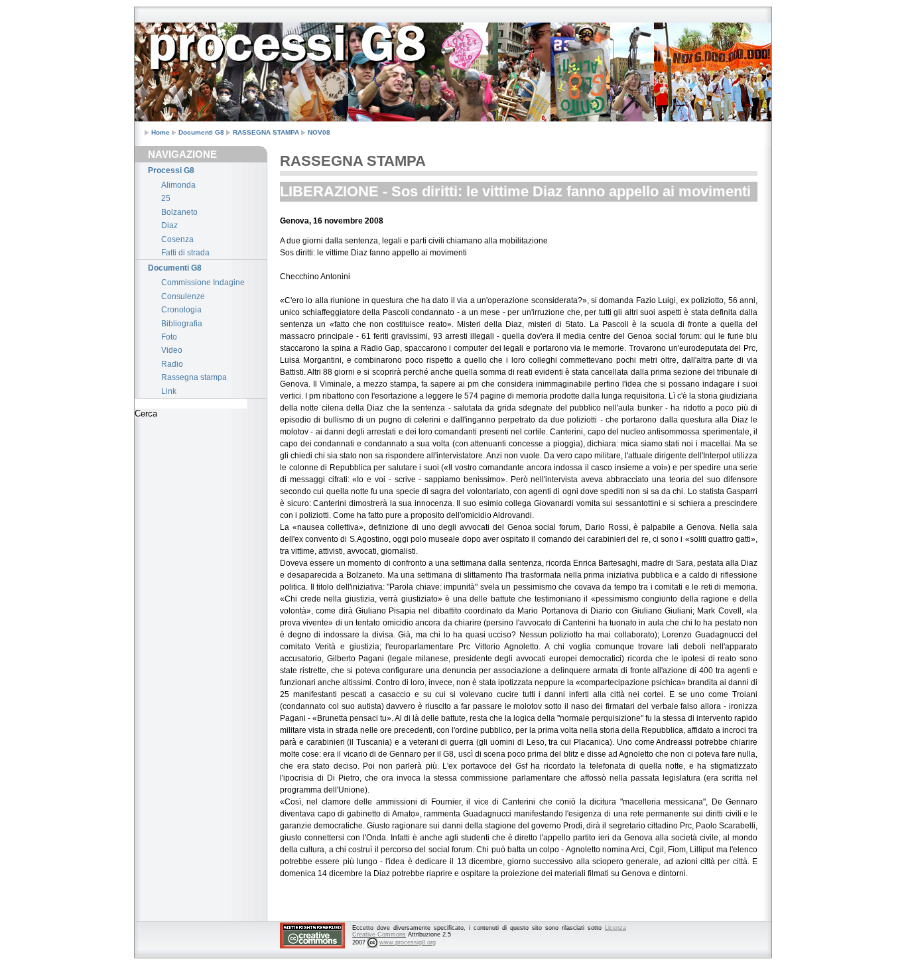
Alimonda (178, 185)
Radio (172, 364)
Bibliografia (181, 323)
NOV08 (319, 132)
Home (160, 132)
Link (168, 391)
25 (165, 198)
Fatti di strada (185, 252)
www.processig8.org (407, 942)
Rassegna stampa (194, 377)
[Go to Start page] (168, 35)
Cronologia (181, 309)
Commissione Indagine (203, 282)
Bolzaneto (179, 212)
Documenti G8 (201, 132)
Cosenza (177, 239)
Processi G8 (171, 170)
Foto (169, 337)
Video (171, 350)
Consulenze (183, 296)
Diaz (169, 225)
